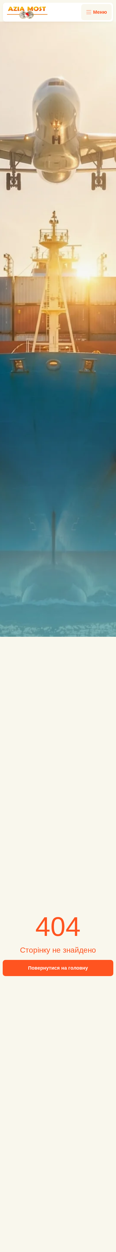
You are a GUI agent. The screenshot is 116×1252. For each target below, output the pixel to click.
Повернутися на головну (58, 968)
